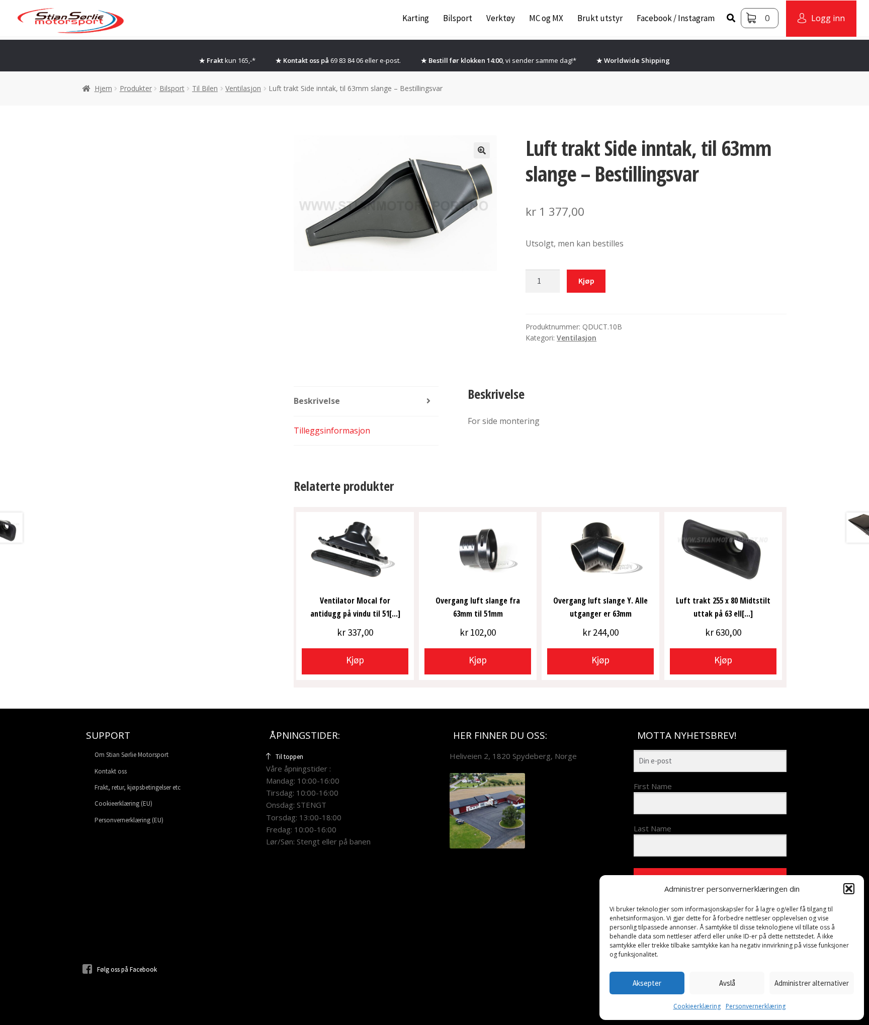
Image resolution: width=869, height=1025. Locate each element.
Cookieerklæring (697, 1006)
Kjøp (586, 281)
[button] (849, 889)
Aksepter (647, 983)
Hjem (103, 88)
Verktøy (500, 18)
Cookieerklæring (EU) (123, 803)
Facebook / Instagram (676, 18)
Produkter (136, 88)
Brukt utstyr (600, 18)
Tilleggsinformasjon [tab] (332, 430)
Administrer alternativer (811, 983)
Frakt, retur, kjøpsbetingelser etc (138, 787)
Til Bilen (205, 88)
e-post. (390, 60)
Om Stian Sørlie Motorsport (131, 754)
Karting (415, 18)
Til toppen (289, 756)
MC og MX (546, 18)
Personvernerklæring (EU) (129, 820)
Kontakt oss (111, 771)
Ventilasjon (243, 88)
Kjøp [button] (355, 660)
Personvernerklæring (756, 1006)
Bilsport (457, 18)
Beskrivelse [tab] (317, 400)
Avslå (727, 983)
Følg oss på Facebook (127, 969)
